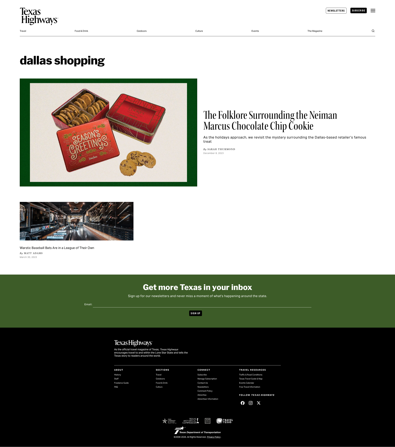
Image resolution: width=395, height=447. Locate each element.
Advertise (202, 395)
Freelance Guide (121, 383)
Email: (88, 304)
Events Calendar (246, 383)
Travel (23, 30)
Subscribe (358, 10)
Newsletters (336, 10)
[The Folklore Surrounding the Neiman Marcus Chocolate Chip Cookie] (108, 132)
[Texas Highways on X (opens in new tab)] (258, 402)
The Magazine (315, 30)
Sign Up (195, 313)
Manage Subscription (207, 378)
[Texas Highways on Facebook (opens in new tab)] (242, 402)
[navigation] (373, 10)
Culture (199, 30)
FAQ (116, 387)
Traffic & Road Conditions (250, 374)
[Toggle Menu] (373, 10)
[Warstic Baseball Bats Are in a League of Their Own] (76, 221)
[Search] (373, 31)
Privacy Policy (213, 437)
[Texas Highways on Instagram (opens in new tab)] (250, 402)
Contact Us (203, 383)
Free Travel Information (249, 387)
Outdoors (142, 30)
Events (255, 30)
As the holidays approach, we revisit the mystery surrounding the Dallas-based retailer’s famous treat (284, 139)
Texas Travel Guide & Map (250, 378)
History (117, 374)
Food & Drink (81, 30)
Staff (116, 378)
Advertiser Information (208, 399)
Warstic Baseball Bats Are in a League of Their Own (57, 248)
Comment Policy (205, 391)
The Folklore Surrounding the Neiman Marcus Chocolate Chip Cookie (270, 120)
